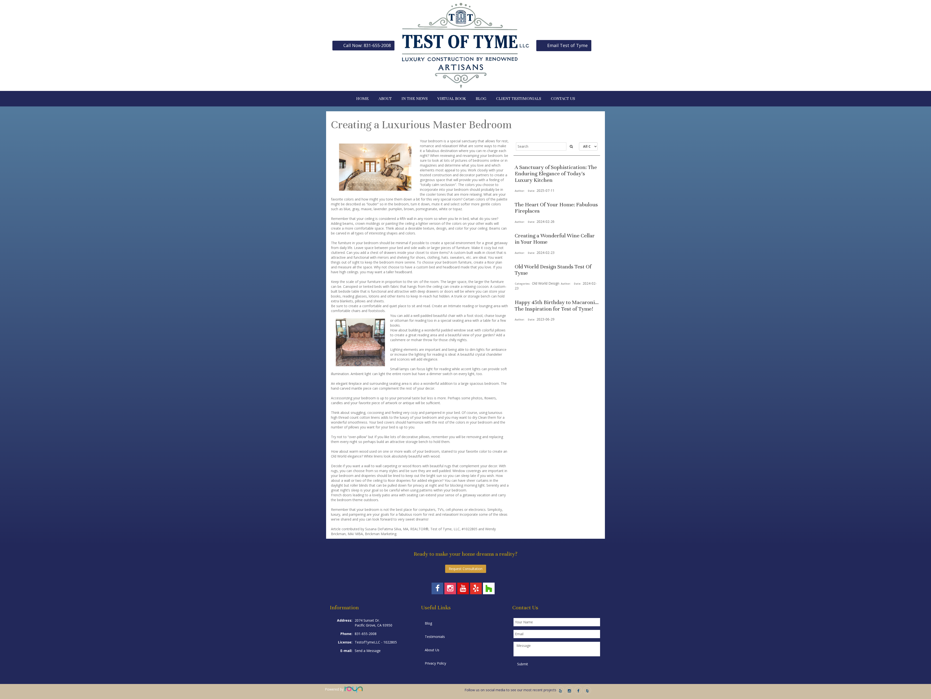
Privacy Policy (435, 663)
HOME (362, 98)
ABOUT (385, 98)
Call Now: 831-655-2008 (367, 45)
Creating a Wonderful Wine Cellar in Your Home (555, 238)
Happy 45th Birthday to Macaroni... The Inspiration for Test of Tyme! (557, 305)
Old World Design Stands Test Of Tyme (553, 269)
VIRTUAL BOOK (451, 98)
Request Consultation (465, 568)
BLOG (481, 98)
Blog (428, 623)
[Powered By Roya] (354, 689)
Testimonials (435, 636)
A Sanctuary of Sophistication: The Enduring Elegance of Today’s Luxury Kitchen (556, 173)
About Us (432, 650)
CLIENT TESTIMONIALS (518, 98)
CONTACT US (563, 98)
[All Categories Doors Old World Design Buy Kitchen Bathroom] (588, 146)
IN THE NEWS (414, 98)
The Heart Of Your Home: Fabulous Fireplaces (556, 207)
